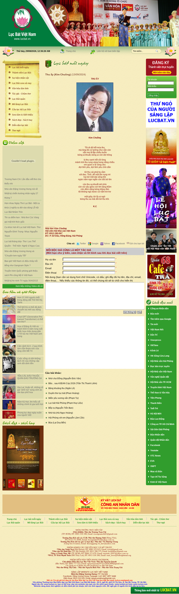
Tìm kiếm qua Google (160, 319)
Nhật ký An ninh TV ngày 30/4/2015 (21, 280)
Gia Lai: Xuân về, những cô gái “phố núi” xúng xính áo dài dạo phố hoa (30, 390)
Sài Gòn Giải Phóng (159, 429)
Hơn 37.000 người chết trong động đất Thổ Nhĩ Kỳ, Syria (30, 300)
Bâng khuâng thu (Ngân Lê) (61, 388)
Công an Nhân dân (159, 308)
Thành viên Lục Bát (21, 72)
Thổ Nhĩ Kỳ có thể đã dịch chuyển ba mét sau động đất (29, 309)
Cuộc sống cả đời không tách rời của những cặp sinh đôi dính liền (29, 361)
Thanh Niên (156, 403)
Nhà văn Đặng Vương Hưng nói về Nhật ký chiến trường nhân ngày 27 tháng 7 (21, 193)
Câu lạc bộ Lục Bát (21, 109)
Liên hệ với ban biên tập (108, 51)
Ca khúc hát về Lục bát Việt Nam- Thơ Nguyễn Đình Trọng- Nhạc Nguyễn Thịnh (23, 231)
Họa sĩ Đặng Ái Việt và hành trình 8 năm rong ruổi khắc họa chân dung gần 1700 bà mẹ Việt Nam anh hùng (29, 331)
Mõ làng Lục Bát (20, 104)
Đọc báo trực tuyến (160, 366)
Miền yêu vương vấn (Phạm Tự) (63, 398)
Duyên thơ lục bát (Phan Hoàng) (63, 393)
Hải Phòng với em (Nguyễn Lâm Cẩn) (66, 418)
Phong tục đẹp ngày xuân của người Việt (29, 413)
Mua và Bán (156, 471)
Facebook (120, 243)
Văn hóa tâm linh (20, 88)
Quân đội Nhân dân (159, 440)
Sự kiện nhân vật (20, 78)
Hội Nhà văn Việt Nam (161, 371)
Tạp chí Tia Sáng (158, 477)
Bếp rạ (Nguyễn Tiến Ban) (60, 408)
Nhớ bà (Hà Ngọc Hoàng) (60, 413)
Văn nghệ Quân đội (159, 377)
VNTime (154, 345)
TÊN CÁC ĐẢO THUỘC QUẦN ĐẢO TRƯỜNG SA (29, 377)
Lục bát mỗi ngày (20, 67)
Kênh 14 (154, 350)
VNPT (153, 466)
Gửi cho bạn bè (136, 243)
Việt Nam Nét (156, 329)
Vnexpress (155, 340)
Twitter (82, 243)
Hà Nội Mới (155, 413)
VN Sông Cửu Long (159, 356)
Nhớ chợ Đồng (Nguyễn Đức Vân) (64, 378)
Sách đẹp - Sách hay (22, 120)
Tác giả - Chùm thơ (21, 94)
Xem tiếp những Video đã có (29, 286)
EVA (152, 461)
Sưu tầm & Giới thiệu (22, 115)
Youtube (154, 450)
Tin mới (154, 324)
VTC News (155, 456)
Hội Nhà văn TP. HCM (160, 382)
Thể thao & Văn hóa (160, 392)
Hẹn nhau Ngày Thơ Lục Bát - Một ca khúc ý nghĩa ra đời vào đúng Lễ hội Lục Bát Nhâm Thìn (22, 207)
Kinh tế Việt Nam (158, 482)
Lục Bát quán (18, 99)
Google (94, 243)
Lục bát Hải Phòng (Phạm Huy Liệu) (65, 403)
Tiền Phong (155, 398)
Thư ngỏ (16, 130)
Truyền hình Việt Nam (160, 387)
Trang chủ (71, 51)
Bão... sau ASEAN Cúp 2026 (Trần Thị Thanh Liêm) (72, 383)
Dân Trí (153, 335)
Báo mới (154, 314)
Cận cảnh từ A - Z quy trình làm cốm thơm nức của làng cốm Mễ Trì (29, 348)
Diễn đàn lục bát (20, 125)
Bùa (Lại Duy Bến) (57, 422)
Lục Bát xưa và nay (21, 83)
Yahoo (106, 243)
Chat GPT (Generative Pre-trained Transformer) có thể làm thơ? (30, 319)
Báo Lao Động (157, 419)
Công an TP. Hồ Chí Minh (162, 424)
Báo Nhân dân (157, 434)
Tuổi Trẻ (154, 408)
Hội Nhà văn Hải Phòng (161, 361)
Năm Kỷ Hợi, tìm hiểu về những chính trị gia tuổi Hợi (30, 403)
